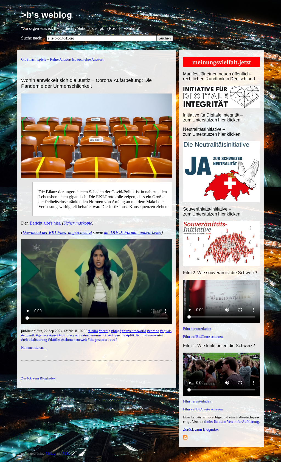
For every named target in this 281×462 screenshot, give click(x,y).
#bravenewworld (134, 331)
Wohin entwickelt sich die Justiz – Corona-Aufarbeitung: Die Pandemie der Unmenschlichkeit (86, 83)
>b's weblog (46, 15)
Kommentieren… (34, 347)
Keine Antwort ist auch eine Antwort (76, 59)
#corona (153, 331)
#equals (166, 331)
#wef (113, 340)
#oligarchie (116, 335)
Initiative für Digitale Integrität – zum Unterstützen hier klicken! (213, 117)
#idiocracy (67, 335)
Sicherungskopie (77, 223)
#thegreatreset (98, 340)
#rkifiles (54, 340)
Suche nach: (31, 38)
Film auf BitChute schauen (203, 337)
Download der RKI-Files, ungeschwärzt (57, 232)
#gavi (53, 335)
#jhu (78, 335)
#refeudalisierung (34, 340)
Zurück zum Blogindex (201, 429)
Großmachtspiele (33, 59)
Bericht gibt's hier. (45, 223)
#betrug (104, 331)
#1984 (93, 331)
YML (67, 453)
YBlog (50, 453)
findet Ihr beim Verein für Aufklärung (231, 422)
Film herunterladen (197, 329)
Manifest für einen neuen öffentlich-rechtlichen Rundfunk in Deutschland (219, 76)
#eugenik (28, 335)
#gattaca (42, 335)
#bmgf (116, 331)
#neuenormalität (95, 335)
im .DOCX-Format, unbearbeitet (132, 232)
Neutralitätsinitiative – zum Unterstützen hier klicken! (212, 132)
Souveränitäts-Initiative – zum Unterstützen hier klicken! (212, 211)
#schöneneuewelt (74, 340)
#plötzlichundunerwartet (144, 335)
